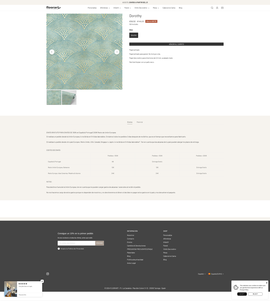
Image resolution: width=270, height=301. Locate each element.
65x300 (133, 35)
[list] (84, 52)
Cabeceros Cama (169, 256)
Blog (128, 256)
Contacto (130, 239)
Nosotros (130, 235)
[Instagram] (48, 274)
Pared (165, 246)
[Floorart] (53, 7)
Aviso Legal (131, 263)
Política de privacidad (135, 259)
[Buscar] (212, 7)
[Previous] (51, 51)
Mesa (165, 253)
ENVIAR (99, 243)
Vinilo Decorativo (169, 249)
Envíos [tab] (129, 122)
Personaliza (167, 235)
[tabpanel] (135, 162)
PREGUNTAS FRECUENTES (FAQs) (139, 249)
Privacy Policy (244, 290)
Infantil (166, 242)
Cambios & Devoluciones (136, 246)
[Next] (116, 51)
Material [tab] (140, 122)
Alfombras (167, 239)
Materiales (131, 253)
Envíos (129, 242)
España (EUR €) (216, 274)
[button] (105, 8)
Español (201, 274)
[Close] (267, 282)
